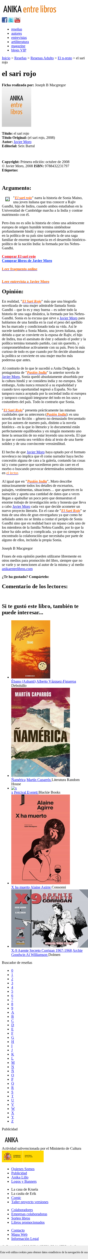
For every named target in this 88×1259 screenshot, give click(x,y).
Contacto (18, 1230)
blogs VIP (18, 50)
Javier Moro (22, 142)
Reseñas (20, 58)
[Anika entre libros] (26, 1144)
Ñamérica (18, 780)
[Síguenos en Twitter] (11, 21)
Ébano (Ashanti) (23, 681)
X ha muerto (20, 887)
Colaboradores (22, 1210)
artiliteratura (20, 42)
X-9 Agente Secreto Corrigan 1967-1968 (41, 950)
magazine (18, 46)
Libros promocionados (28, 1222)
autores (16, 33)
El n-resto (65, 58)
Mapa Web (19, 1234)
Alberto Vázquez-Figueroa (56, 681)
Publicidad (19, 1173)
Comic (16, 1198)
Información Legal (25, 1239)
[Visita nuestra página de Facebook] (4, 21)
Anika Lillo (19, 1177)
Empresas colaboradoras (29, 1214)
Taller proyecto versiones (29, 1202)
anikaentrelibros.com (17, 569)
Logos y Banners (24, 1181)
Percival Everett (26, 792)
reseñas (16, 29)
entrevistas (19, 38)
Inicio (6, 58)
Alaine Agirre (41, 887)
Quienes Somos (22, 1169)
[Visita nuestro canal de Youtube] (17, 21)
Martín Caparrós (39, 780)
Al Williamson (37, 955)
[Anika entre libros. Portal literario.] (32, 15)
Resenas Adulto (42, 58)
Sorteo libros (20, 1218)
